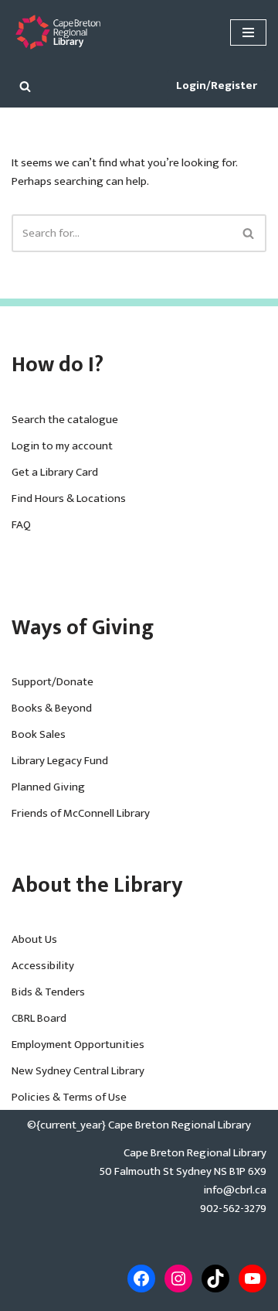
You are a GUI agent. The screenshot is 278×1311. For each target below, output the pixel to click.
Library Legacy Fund (60, 760)
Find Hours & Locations (69, 498)
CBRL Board (39, 1018)
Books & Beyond (52, 708)
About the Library (97, 885)
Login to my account (62, 446)
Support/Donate (52, 681)
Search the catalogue (65, 419)
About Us (34, 939)
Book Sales (39, 734)
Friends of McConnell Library (81, 813)
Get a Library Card (55, 472)
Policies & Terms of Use (69, 1097)
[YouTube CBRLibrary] (252, 1278)
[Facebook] (141, 1278)
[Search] (25, 86)
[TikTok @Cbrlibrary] (215, 1278)
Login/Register (216, 85)
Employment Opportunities (78, 1044)
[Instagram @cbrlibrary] (178, 1278)
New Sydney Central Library (78, 1071)
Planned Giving (48, 787)
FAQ (21, 524)
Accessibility (43, 965)
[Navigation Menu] (248, 32)
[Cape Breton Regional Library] (58, 32)
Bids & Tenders (48, 992)
